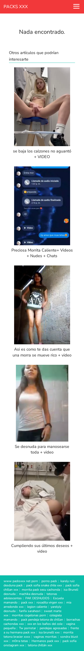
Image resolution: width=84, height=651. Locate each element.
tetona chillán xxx (40, 645)
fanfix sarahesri (29, 611)
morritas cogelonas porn (29, 615)
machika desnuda (31, 594)
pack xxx (27, 602)
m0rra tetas (20, 641)
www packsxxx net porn (21, 581)
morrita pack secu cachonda (41, 589)
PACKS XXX (16, 7)
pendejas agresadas (53, 628)
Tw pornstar (27, 628)
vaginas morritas (45, 637)
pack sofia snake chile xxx (44, 585)
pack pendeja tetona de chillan (42, 619)
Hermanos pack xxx (45, 641)
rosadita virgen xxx (50, 602)
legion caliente (37, 607)
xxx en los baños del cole (44, 624)
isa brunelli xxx (49, 632)
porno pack (49, 581)
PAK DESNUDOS (37, 598)
